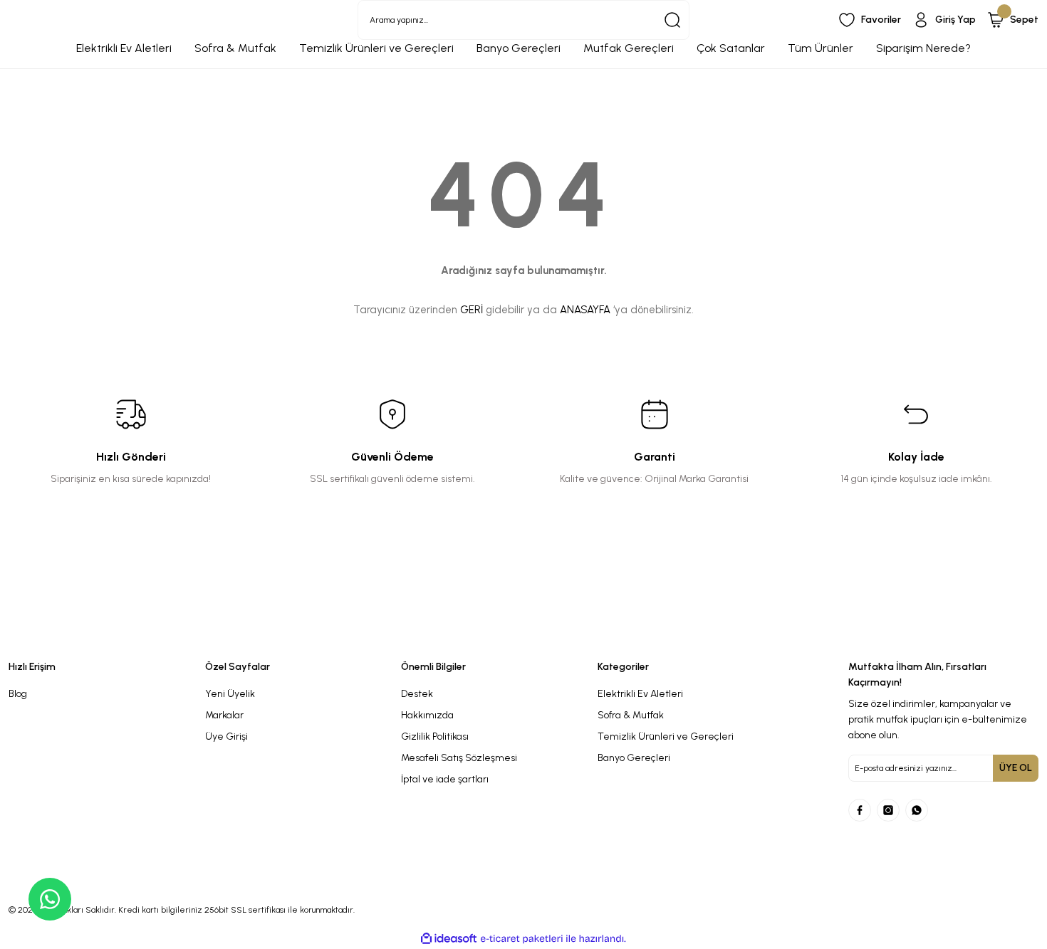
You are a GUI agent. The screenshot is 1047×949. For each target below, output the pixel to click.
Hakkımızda (427, 715)
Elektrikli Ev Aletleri (640, 694)
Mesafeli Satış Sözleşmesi (459, 758)
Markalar (224, 715)
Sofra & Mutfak (631, 715)
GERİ (471, 309)
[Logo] (393, 635)
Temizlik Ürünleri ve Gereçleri (666, 736)
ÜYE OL (1015, 768)
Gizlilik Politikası (435, 736)
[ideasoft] (448, 938)
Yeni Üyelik (230, 694)
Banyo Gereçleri (634, 758)
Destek (417, 694)
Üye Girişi (226, 736)
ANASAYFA (585, 309)
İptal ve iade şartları (445, 779)
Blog (18, 694)
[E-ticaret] (521, 939)
